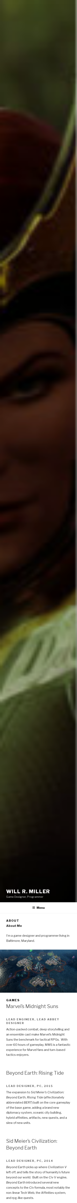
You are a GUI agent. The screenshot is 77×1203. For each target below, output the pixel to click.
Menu (41, 907)
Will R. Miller (28, 891)
